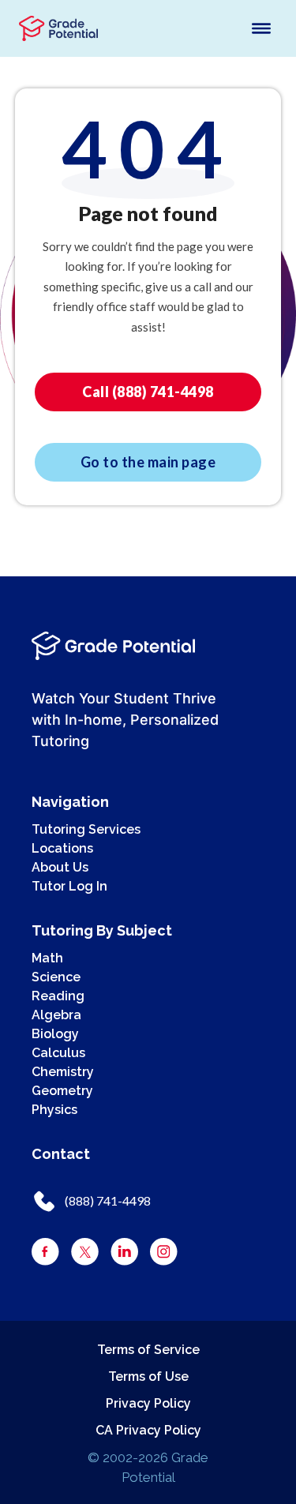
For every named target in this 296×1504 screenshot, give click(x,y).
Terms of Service (148, 1349)
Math (47, 958)
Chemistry (63, 1071)
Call (148, 391)
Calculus (58, 1052)
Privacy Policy (148, 1403)
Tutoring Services (86, 829)
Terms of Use (148, 1376)
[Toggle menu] (261, 28)
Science (56, 977)
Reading (58, 995)
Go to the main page (148, 462)
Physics (54, 1109)
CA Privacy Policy (148, 1430)
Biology (55, 1033)
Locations (62, 848)
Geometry (62, 1090)
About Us (60, 867)
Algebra (56, 1014)
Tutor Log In (69, 886)
